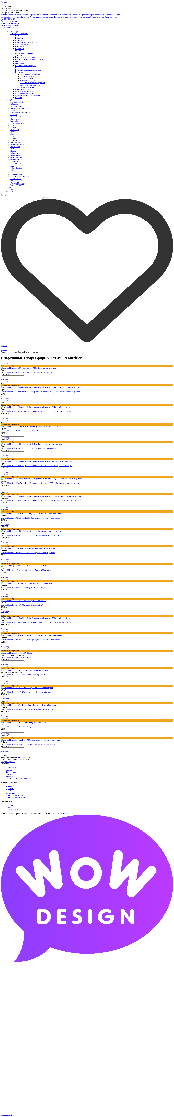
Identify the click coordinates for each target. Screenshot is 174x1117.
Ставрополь (95, 17)
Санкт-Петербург (56, 17)
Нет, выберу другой (20, 10)
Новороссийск (14, 17)
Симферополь (79, 17)
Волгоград (51, 15)
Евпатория (76, 15)
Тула (102, 17)
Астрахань (25, 15)
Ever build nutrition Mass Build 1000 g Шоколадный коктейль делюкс (28, 709)
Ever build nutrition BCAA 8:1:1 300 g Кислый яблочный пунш (26, 692)
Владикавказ (41, 15)
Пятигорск (24, 17)
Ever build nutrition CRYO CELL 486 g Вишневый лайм (23, 727)
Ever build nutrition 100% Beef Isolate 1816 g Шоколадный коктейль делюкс (31, 431)
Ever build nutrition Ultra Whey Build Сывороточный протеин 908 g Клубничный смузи (36, 622)
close (3, 4)
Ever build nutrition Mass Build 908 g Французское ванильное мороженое (30, 744)
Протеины (10, 789)
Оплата (9, 807)
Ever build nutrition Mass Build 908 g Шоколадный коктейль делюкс (28, 553)
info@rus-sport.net (8, 762)
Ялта (115, 17)
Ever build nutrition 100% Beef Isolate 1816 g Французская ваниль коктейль (30, 448)
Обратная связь (12, 809)
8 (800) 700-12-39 (8, 19)
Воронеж (60, 15)
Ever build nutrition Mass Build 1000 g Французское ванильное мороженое (30, 518)
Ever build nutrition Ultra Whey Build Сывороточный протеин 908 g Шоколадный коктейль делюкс (40, 483)
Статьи (8, 774)
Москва (117, 15)
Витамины (10, 786)
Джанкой (67, 15)
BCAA (8, 791)
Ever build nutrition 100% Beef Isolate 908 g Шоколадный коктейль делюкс (30, 535)
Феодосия (108, 17)
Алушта (4, 15)
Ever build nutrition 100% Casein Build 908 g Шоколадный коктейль (27, 372)
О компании (11, 768)
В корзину (5, 379)
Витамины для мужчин (15, 795)
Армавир (17, 15)
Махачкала (109, 15)
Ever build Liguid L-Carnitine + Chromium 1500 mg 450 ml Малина (27, 570)
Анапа (10, 15)
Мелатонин (10, 793)
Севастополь (68, 17)
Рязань (45, 17)
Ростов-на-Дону (36, 17)
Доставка (9, 805)
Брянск (33, 15)
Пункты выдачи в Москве (16, 778)
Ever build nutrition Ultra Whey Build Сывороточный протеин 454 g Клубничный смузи (36, 411)
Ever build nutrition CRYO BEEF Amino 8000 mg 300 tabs (23, 675)
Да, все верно (6, 10)
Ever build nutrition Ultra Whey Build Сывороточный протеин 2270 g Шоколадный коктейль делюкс (41, 500)
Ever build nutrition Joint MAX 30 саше (16, 657)
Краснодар (85, 15)
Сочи (88, 17)
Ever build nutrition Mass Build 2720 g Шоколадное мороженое (25, 588)
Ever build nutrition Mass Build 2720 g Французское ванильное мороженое (30, 640)
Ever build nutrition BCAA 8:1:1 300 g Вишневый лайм (22, 605)
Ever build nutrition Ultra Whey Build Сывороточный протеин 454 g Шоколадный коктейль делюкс (40, 392)
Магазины (10, 776)
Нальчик (4, 17)
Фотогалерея (11, 772)
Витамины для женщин (15, 797)
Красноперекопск (97, 15)
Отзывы (9, 770)
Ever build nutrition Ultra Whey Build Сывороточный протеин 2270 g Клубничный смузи (36, 466)
